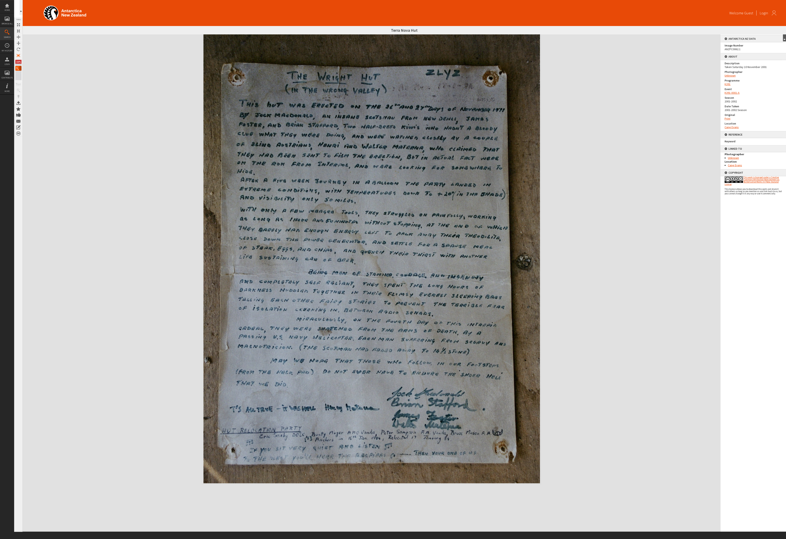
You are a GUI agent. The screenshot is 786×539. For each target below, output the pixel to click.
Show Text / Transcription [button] (18, 84)
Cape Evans (732, 127)
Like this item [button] (18, 115)
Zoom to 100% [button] (18, 55)
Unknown (730, 75)
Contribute (7, 77)
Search (7, 37)
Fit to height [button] (18, 43)
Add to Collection (18, 109)
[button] (18, 68)
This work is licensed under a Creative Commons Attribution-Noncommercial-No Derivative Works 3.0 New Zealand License (752, 181)
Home (7, 10)
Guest (748, 13)
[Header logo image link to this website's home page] (65, 7)
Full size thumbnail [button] (18, 25)
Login (7, 64)
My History (7, 50)
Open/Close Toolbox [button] (21, 7)
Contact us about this (18, 121)
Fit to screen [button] (18, 31)
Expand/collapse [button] (784, 37)
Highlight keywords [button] (18, 97)
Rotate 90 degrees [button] (18, 49)
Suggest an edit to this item (18, 127)
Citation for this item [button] (18, 133)
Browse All (7, 23)
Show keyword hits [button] (18, 90)
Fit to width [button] (18, 37)
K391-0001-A (732, 93)
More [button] (7, 91)
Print (727, 118)
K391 (728, 84)
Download (18, 103)
